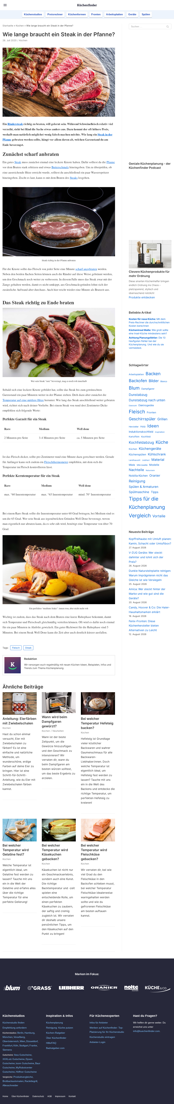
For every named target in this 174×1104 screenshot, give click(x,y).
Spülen (146, 14)
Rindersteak (15, 124)
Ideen (153, 425)
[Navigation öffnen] (5, 5)
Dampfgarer (147, 388)
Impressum (60, 1096)
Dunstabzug (138, 395)
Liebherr (146, 460)
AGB (49, 1096)
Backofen (138, 380)
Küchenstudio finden (13, 1022)
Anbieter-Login (97, 1042)
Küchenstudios (33, 14)
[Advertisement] (150, 96)
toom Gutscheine (25, 1063)
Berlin (20, 1032)
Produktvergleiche (23, 1077)
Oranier (154, 475)
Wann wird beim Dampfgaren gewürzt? (54, 721)
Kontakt (72, 1096)
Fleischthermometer (56, 462)
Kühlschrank (157, 454)
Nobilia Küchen (138, 475)
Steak (17, 162)
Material (157, 460)
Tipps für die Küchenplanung (147, 503)
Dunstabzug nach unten (147, 400)
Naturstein (150, 470)
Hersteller (134, 426)
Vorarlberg (19, 1037)
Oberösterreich (11, 1041)
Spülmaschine (139, 492)
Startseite (8, 25)
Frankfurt (7, 1045)
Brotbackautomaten (13, 1081)
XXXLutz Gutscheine (14, 1059)
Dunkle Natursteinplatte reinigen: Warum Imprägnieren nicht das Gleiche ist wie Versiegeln (150, 575)
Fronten (96, 14)
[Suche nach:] (150, 26)
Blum (134, 388)
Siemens (7, 1049)
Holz (143, 426)
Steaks (74, 178)
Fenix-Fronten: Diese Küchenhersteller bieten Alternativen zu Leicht (144, 625)
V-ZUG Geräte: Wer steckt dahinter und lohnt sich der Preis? (146, 557)
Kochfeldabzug (141, 442)
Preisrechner (55, 14)
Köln (15, 1045)
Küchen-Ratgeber (55, 1032)
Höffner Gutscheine (26, 1071)
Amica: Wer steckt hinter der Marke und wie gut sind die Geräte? (147, 593)
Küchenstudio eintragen (102, 1037)
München (8, 1037)
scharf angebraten (86, 269)
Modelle (154, 464)
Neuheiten (58, 730)
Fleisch (16, 647)
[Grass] (40, 991)
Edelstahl (133, 406)
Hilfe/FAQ (51, 1043)
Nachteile (136, 470)
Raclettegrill (31, 1081)
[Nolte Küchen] (131, 991)
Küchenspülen (137, 454)
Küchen (133, 449)
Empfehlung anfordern (15, 1027)
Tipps (154, 492)
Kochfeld (146, 436)
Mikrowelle (142, 465)
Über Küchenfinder (56, 1037)
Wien (22, 1041)
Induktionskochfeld (141, 431)
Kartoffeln (134, 436)
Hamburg (29, 1032)
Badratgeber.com (55, 1048)
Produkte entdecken (142, 297)
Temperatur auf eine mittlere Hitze (23, 400)
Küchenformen (77, 14)
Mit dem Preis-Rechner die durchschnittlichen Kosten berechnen (149, 322)
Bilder (154, 381)
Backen (153, 373)
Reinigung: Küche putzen (59, 1027)
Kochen (20, 25)
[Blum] (12, 991)
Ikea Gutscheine (23, 1054)
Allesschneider (10, 1085)
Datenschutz (38, 1096)
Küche (162, 442)
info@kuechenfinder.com (146, 1031)
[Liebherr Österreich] (71, 991)
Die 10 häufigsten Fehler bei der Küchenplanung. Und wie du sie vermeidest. (147, 342)
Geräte (132, 14)
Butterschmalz (60, 167)
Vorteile (158, 516)
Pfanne (111, 162)
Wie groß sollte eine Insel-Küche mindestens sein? (148, 332)
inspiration (160, 432)
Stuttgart (23, 1045)
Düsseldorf (32, 1041)
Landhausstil (134, 460)
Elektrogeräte (146, 405)
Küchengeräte (150, 449)
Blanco (163, 381)
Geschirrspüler (142, 419)
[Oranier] (104, 991)
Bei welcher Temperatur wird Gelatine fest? (16, 850)
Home (5, 1096)
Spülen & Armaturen (143, 486)
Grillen (162, 419)
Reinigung (137, 481)
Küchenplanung (54, 1022)
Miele (132, 464)
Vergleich (140, 516)
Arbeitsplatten (114, 14)
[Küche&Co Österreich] (157, 991)
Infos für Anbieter (99, 1022)
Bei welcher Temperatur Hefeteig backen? (97, 723)
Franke (33, 1045)
